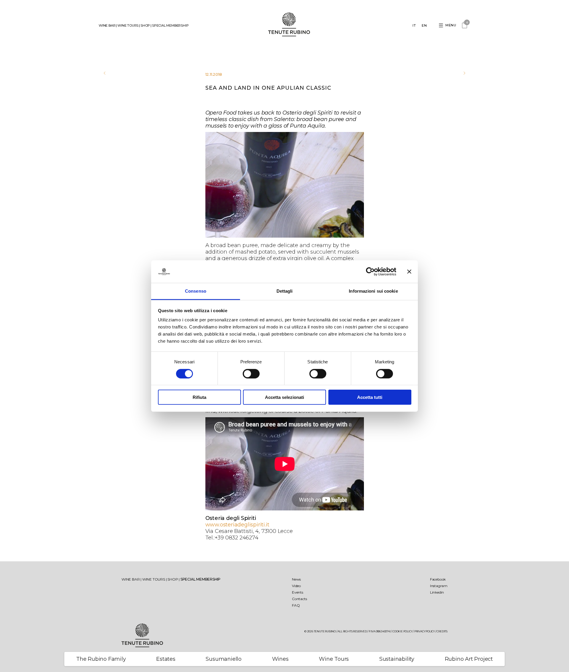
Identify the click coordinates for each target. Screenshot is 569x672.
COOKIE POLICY (402, 631)
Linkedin (437, 592)
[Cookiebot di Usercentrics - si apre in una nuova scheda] (370, 271)
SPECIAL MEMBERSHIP (170, 25)
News (296, 579)
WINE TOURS (127, 25)
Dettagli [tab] (284, 291)
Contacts (299, 599)
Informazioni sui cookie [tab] (373, 291)
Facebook (438, 579)
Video (296, 586)
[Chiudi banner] (409, 272)
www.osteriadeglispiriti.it (237, 524)
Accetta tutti (369, 397)
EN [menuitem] (424, 25)
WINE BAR (107, 25)
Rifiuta (199, 397)
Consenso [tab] (195, 291)
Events (297, 592)
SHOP (145, 25)
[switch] (251, 373)
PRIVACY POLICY (424, 631)
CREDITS (442, 631)
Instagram (438, 586)
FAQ (296, 605)
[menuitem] (414, 26)
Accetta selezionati (284, 397)
